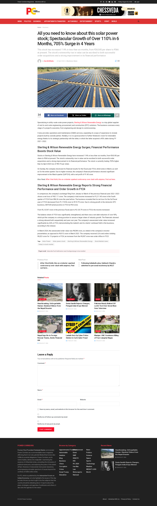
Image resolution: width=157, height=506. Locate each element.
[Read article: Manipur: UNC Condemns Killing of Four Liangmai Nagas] (107, 324)
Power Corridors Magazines (26, 2)
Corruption (63, 466)
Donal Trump (64, 472)
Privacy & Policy (126, 499)
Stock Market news (101, 241)
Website (83, 399)
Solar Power (46, 241)
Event (106, 21)
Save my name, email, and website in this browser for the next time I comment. (67, 409)
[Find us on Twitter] (103, 2)
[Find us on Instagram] (106, 2)
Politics (27, 21)
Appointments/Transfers (54, 21)
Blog (61, 458)
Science (89, 455)
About (105, 499)
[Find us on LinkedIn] (112, 2)
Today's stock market (46, 244)
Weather (89, 466)
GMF (74, 455)
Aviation (62, 455)
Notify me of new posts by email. (48, 424)
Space (88, 458)
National (42, 299)
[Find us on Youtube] (109, 2)
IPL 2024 (76, 464)
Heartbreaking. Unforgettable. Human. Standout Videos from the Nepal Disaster (49, 305)
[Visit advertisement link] (100, 11)
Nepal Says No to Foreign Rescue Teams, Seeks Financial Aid (49, 337)
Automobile (73, 21)
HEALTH (75, 458)
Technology (90, 464)
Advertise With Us (113, 499)
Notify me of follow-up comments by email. (52, 417)
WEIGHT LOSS (91, 469)
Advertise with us (40, 2)
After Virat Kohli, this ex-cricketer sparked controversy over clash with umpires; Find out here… (81, 179)
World (114, 21)
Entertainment (86, 21)
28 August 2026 (43, 311)
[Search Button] (138, 21)
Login (137, 2)
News (20, 21)
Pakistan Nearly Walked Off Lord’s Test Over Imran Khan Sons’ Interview (105, 305)
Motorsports (77, 472)
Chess (61, 464)
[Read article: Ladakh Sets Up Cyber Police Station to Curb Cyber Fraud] (78, 324)
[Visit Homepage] (33, 11)
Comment (41, 363)
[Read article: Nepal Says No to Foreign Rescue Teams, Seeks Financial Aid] (50, 324)
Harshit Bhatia (49, 61)
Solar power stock (59, 241)
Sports (98, 21)
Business (37, 21)
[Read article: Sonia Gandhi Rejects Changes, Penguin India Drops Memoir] (78, 292)
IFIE (74, 461)
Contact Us (136, 499)
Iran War (76, 466)
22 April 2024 (61, 61)
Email (40, 400)
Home (39, 27)
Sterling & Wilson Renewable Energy (87, 122)
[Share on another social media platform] (117, 115)
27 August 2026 (71, 340)
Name (40, 390)
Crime (98, 331)
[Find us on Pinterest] (115, 2)
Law (74, 469)
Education (62, 475)
